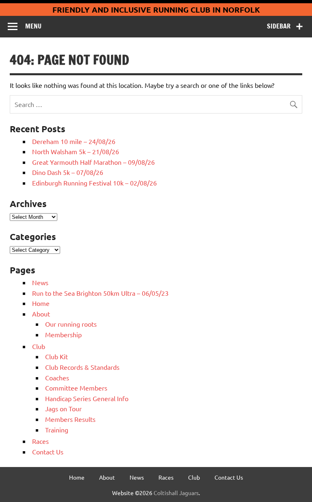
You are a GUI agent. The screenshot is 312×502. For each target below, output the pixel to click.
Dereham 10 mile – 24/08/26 (73, 141)
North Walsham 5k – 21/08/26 (75, 151)
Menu (33, 26)
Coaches (57, 377)
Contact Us (47, 451)
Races (40, 441)
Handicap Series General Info (86, 398)
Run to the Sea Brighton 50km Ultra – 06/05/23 (100, 293)
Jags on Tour (63, 408)
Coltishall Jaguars (176, 492)
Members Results (70, 419)
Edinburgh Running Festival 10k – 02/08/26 (94, 183)
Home (41, 303)
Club (38, 346)
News (40, 282)
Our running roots (71, 324)
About (41, 314)
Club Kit (56, 356)
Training (56, 430)
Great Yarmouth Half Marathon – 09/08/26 (93, 162)
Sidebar (278, 26)
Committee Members (76, 388)
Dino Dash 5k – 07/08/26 (67, 172)
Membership (63, 334)
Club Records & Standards (82, 367)
